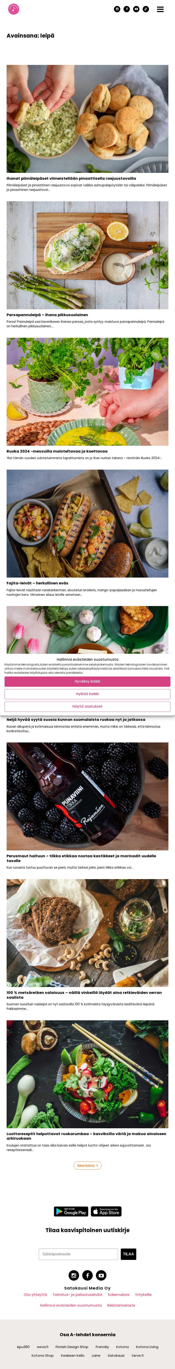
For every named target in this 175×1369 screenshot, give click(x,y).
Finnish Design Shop (72, 1346)
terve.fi (138, 1355)
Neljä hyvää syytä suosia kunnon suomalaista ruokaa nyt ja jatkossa (76, 719)
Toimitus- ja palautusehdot (78, 1294)
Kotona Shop (43, 1355)
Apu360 (23, 1346)
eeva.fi (42, 1346)
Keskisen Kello (73, 1355)
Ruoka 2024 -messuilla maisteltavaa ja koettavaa (57, 451)
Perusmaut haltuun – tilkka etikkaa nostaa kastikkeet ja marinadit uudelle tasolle (81, 858)
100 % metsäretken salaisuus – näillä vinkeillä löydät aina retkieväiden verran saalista (84, 995)
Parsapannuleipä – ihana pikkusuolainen (47, 314)
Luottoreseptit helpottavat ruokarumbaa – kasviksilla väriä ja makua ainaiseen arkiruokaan (86, 1136)
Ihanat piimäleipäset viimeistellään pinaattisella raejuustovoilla (71, 178)
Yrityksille (143, 1294)
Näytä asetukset (87, 706)
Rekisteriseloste (121, 1305)
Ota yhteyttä (35, 1294)
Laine (96, 1355)
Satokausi (116, 1355)
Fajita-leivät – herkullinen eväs (37, 583)
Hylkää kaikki (87, 694)
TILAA (128, 1254)
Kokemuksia (118, 1294)
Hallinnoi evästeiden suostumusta (71, 1305)
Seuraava (86, 1165)
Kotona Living (147, 1346)
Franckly (102, 1346)
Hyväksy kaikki (87, 681)
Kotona (122, 1346)
